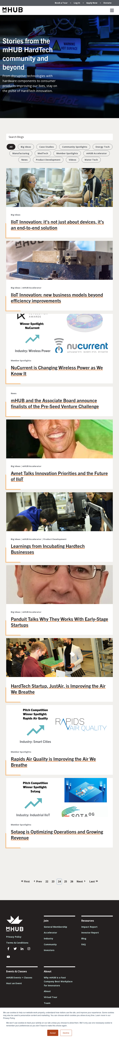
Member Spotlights (67, 153)
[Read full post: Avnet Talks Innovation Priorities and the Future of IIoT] (59, 457)
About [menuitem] (47, 991)
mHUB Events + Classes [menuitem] (19, 977)
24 (59, 881)
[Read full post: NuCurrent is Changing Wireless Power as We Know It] (59, 352)
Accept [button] (53, 1032)
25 (65, 881)
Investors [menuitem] (49, 950)
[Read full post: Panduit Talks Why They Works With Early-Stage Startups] (59, 603)
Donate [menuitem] (107, 2)
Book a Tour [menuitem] (61, 2)
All (11, 146)
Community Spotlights (74, 146)
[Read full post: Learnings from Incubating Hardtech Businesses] (59, 530)
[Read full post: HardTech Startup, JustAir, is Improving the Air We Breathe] (59, 676)
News (24, 159)
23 (53, 881)
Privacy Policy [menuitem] (13, 936)
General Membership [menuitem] (55, 926)
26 (71, 881)
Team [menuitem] (47, 1003)
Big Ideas (26, 146)
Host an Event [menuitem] (14, 983)
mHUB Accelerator (96, 153)
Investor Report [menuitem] (90, 932)
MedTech (43, 153)
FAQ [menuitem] (83, 944)
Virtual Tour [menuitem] (50, 997)
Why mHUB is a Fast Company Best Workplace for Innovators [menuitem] (58, 981)
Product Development (48, 159)
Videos (72, 159)
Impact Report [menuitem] (89, 926)
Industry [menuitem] (48, 938)
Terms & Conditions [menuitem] (17, 942)
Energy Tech (103, 146)
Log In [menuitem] (77, 2)
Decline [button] (66, 1032)
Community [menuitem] (50, 944)
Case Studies (46, 146)
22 (46, 881)
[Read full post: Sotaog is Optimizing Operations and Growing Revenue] (59, 816)
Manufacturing (20, 153)
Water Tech (91, 159)
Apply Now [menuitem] (91, 2)
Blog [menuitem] (83, 938)
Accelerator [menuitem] (50, 932)
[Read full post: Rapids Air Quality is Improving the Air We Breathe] (59, 743)
